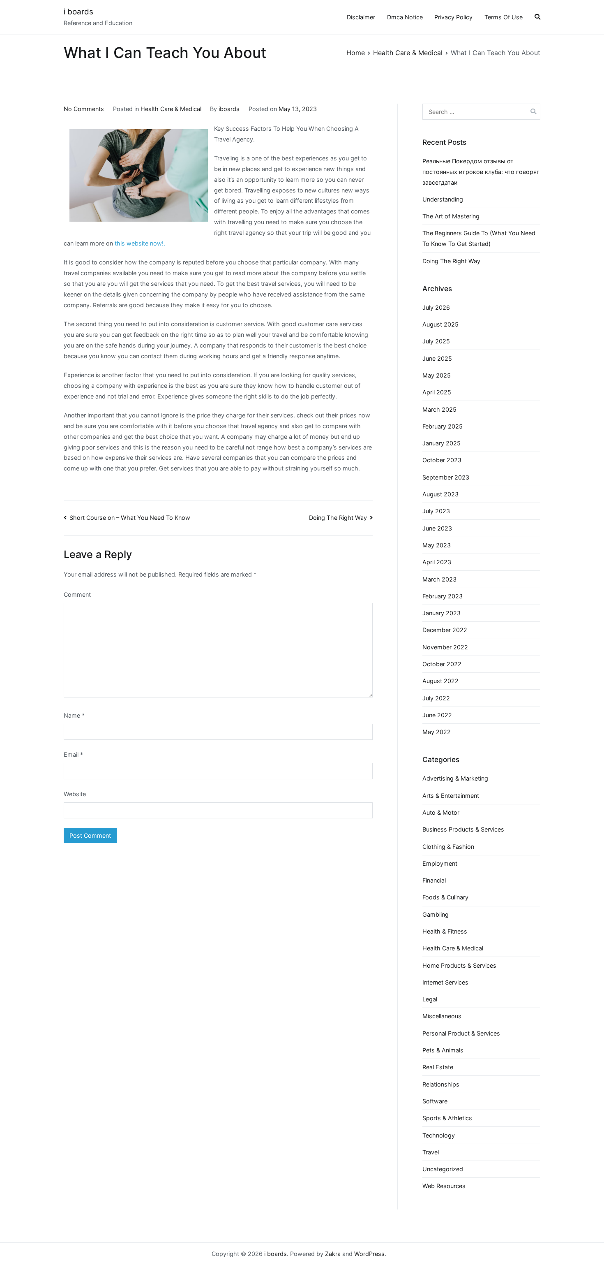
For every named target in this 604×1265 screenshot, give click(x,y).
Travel (430, 1152)
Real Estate (437, 1066)
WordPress (369, 1253)
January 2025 (441, 443)
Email (73, 754)
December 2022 (444, 629)
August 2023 (440, 494)
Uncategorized (442, 1168)
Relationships (440, 1084)
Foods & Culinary (445, 897)
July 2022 (436, 698)
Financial (434, 880)
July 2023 (436, 510)
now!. (157, 243)
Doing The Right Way (338, 517)
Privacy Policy (453, 17)
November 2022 (445, 647)
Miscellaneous (441, 1015)
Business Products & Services (463, 829)
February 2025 (442, 426)
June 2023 (437, 528)
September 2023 (445, 477)
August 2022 (440, 680)
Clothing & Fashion (448, 846)
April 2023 (436, 561)
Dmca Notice (405, 17)
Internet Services (445, 982)
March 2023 (439, 579)
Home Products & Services (459, 965)
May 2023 (436, 545)
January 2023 (441, 612)
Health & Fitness (444, 931)
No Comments (84, 108)
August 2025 (440, 324)
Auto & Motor (440, 812)
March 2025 (439, 409)
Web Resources (444, 1185)
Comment (77, 594)
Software (434, 1101)
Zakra (333, 1253)
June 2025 (437, 358)
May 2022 (436, 731)
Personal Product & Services (461, 1033)
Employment (439, 863)
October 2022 (441, 663)
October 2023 (441, 459)
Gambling (435, 914)
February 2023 (442, 596)
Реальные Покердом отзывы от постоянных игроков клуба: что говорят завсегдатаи (480, 172)
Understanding (442, 199)
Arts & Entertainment (450, 795)
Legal (429, 999)
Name (74, 715)
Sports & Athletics (447, 1117)
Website (75, 793)
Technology (438, 1135)
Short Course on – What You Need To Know (129, 517)
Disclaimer (361, 17)
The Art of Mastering (451, 216)
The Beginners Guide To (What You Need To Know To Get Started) (478, 238)
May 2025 (436, 375)
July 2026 (436, 307)
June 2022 (437, 714)
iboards (229, 108)
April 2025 (436, 392)
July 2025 (436, 341)
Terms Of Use (503, 17)
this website (130, 243)
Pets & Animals (442, 1050)
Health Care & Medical (171, 108)
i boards (78, 11)
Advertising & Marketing (455, 778)
